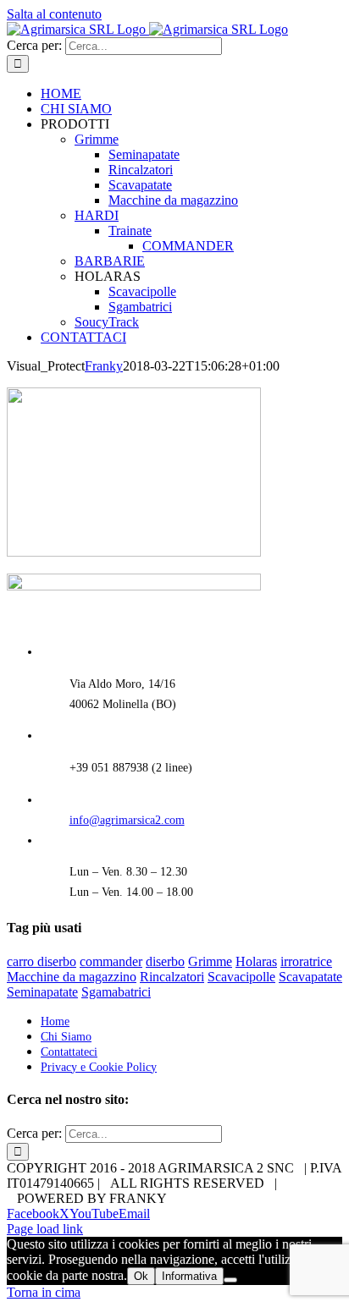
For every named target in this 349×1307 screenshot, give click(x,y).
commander (111, 961)
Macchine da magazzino (71, 976)
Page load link (45, 1229)
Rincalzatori (172, 976)
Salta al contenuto (54, 14)
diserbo (165, 961)
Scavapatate (310, 976)
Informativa (189, 1276)
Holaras (256, 961)
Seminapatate (42, 992)
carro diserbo (41, 961)
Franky (104, 366)
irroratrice (306, 961)
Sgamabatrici (116, 992)
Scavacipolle (241, 976)
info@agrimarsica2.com (127, 820)
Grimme (210, 961)
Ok (141, 1276)
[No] (230, 1279)
